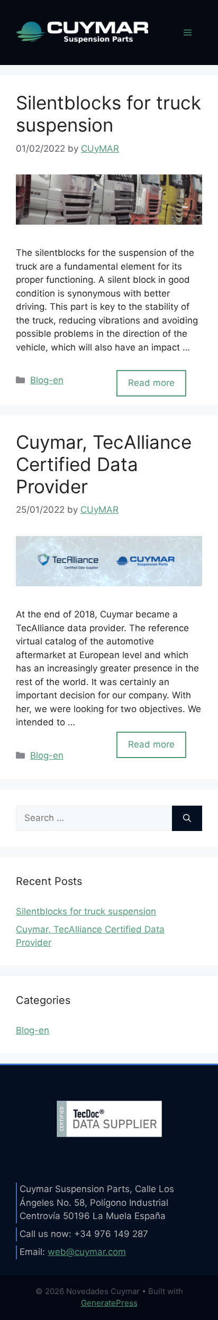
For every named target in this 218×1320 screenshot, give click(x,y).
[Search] (187, 818)
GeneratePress (109, 1303)
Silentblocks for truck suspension (108, 113)
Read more (151, 382)
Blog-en (46, 380)
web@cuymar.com (87, 1252)
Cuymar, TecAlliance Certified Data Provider (104, 464)
